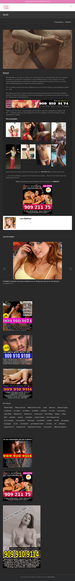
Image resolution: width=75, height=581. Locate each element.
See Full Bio (24, 222)
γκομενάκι (12, 417)
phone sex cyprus (63, 407)
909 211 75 (47, 1)
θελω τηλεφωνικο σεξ (53, 417)
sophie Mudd (7, 414)
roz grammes (7, 410)
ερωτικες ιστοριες (39, 417)
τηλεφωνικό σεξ (20, 427)
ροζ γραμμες (7, 423)
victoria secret (38, 414)
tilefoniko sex (28, 414)
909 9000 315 (45, 172)
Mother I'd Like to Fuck (34, 407)
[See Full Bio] (30, 222)
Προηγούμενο (59, 22)
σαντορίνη (49, 423)
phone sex (52, 407)
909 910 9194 (34, 1)
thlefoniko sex (18, 414)
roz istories (17, 410)
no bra (45, 407)
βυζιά (5, 417)
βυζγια (64, 414)
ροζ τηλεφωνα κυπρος (37, 423)
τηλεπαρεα (62, 423)
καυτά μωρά (30, 420)
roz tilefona (35, 410)
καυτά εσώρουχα (9, 420)
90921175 (56, 181)
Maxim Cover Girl (20, 407)
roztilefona (44, 410)
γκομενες (20, 417)
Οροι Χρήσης (51, 577)
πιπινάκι (56, 420)
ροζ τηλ (16, 423)
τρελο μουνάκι (48, 427)
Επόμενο (68, 22)
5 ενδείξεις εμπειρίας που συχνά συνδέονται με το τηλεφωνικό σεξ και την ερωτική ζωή (31, 281)
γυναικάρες (29, 417)
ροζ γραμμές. (65, 420)
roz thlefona (26, 410)
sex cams (52, 410)
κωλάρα (49, 420)
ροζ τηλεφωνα (24, 423)
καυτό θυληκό (41, 420)
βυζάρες (57, 414)
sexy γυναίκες (61, 410)
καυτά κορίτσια (20, 420)
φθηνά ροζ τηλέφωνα (60, 427)
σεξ (55, 423)
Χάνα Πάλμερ (49, 414)
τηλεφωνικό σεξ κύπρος (34, 427)
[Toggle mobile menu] (71, 6)
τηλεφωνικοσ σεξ (9, 427)
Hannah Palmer (8, 407)
